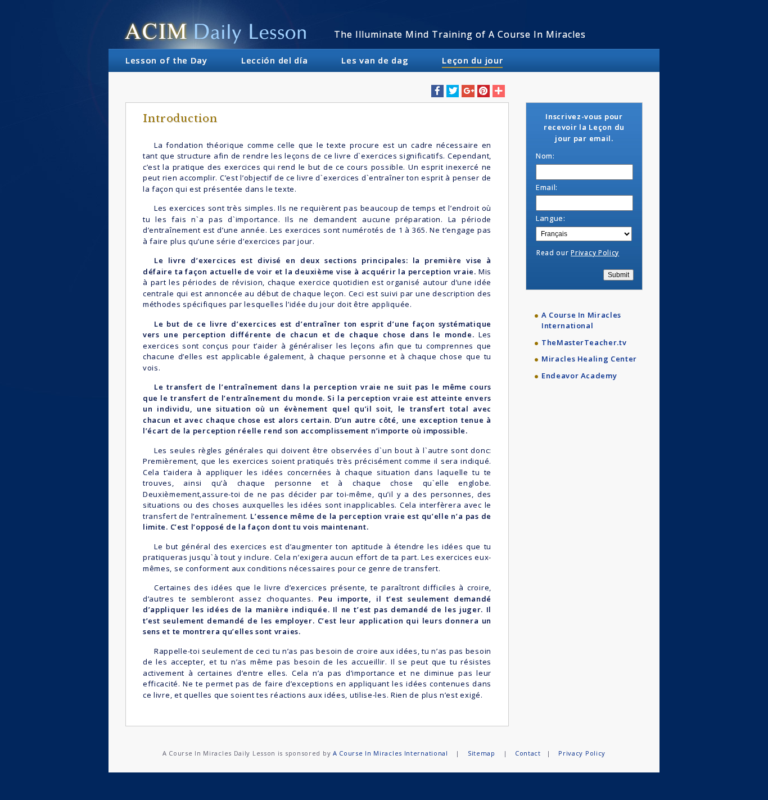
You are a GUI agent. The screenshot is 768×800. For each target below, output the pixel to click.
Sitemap (481, 753)
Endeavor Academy (579, 375)
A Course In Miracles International (581, 320)
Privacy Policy (595, 252)
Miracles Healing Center (589, 359)
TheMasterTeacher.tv (583, 342)
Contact (528, 753)
